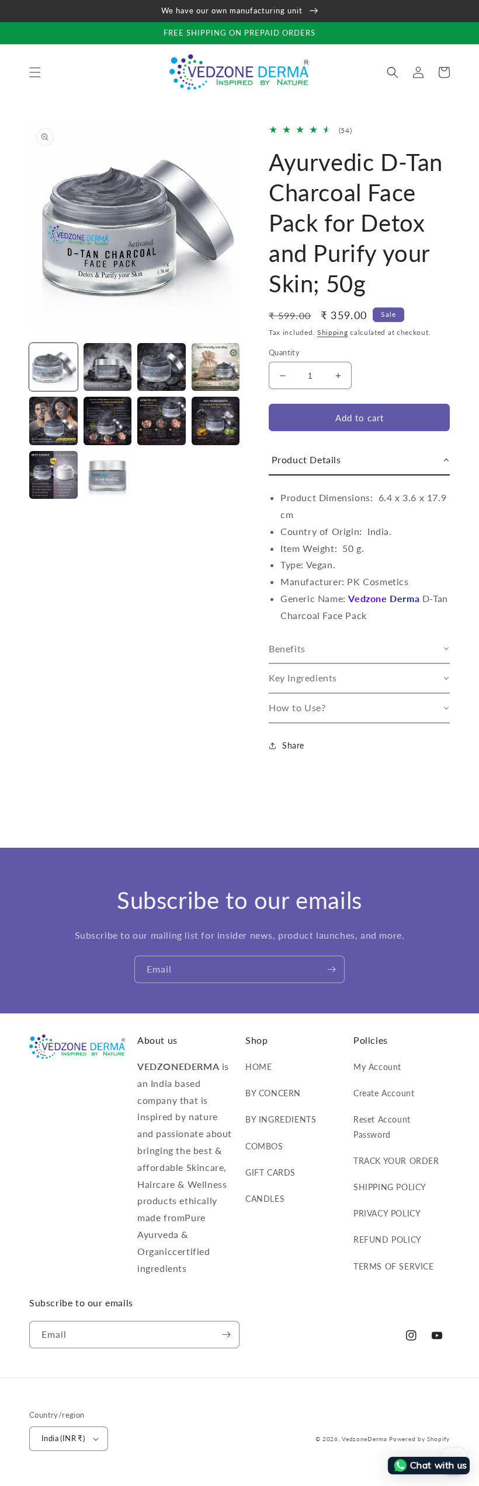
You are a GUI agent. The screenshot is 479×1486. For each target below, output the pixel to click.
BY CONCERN (273, 1093)
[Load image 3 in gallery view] (161, 367)
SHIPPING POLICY (389, 1187)
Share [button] (293, 745)
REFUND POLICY (387, 1239)
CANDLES (264, 1199)
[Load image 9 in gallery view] (53, 475)
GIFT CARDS (270, 1172)
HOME (258, 1067)
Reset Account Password (382, 1126)
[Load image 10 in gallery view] (108, 475)
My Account (377, 1067)
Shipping (332, 332)
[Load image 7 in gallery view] (161, 421)
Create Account (383, 1093)
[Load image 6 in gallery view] (108, 421)
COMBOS (264, 1146)
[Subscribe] (331, 969)
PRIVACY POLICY (387, 1213)
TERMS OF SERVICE (393, 1266)
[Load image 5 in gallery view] (53, 421)
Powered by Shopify (419, 1438)
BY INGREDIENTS (280, 1119)
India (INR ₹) (63, 1438)
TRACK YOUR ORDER (396, 1161)
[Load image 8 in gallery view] (216, 421)
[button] (35, 72)
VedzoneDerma (364, 1438)
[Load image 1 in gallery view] (53, 367)
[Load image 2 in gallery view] (108, 367)
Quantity (284, 352)
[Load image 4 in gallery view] (216, 367)
